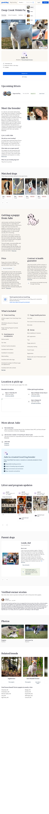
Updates (21, 15)
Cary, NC (3, 695)
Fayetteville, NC (29, 693)
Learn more (41, 93)
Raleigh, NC (28, 689)
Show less (3, 130)
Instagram (6, 445)
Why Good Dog (13, 2)
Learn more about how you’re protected (20, 302)
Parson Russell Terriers (27, 59)
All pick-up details (9, 396)
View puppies (11, 682)
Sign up (45, 2)
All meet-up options (36, 403)
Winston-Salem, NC (6, 693)
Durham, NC (28, 691)
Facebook (6, 443)
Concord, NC (28, 697)
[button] (16, 34)
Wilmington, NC (29, 695)
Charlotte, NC (4, 689)
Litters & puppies (12, 15)
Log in (39, 2)
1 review (7, 67)
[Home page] (5, 2)
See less (3, 370)
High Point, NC (5, 697)
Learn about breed (38, 683)
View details (28, 573)
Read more (4, 156)
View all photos (43, 47)
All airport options (35, 396)
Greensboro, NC (5, 691)
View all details (26, 565)
